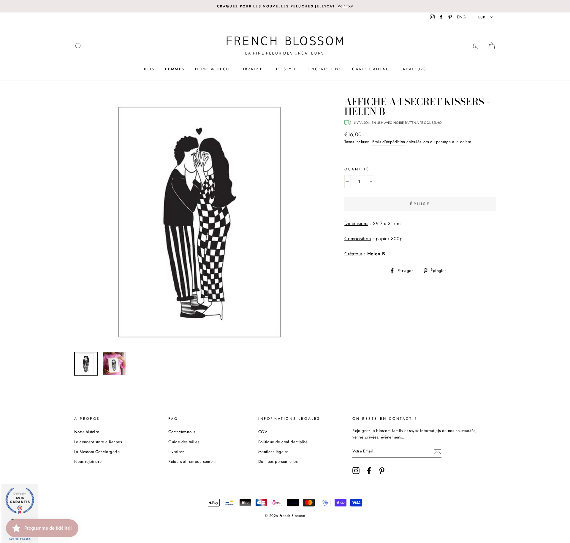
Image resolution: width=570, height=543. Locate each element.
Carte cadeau (370, 69)
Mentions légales (273, 452)
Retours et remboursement (192, 461)
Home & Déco (212, 69)
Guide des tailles (183, 442)
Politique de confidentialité (283, 442)
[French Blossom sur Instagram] (356, 470)
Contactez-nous (181, 432)
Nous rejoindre (88, 461)
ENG (461, 17)
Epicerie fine (325, 69)
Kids (149, 69)
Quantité (357, 169)
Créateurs (413, 69)
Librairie (251, 69)
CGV (262, 432)
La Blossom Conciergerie (97, 452)
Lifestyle (285, 69)
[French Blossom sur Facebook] (369, 470)
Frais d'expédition (388, 142)
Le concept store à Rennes (98, 442)
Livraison (176, 452)
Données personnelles (277, 461)
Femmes (175, 69)
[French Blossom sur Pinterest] (381, 470)
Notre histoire (86, 432)
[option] (285, 6)
